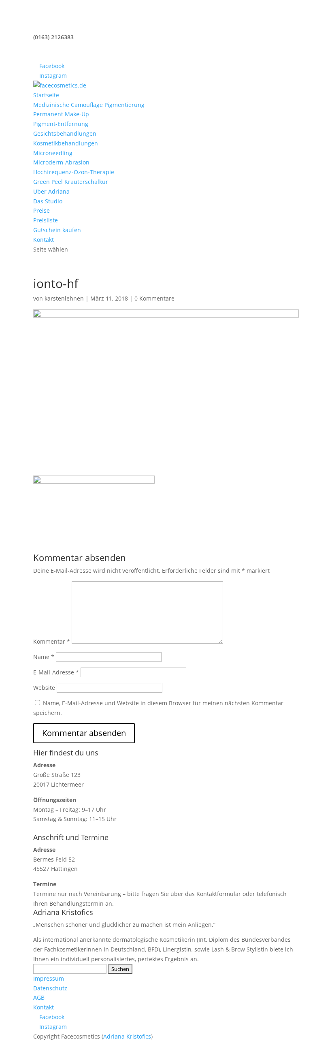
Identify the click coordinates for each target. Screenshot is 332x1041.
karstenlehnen (64, 298)
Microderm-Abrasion (61, 162)
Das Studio (47, 201)
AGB (39, 997)
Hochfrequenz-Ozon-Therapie (73, 172)
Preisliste (45, 220)
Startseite (46, 95)
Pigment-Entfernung (60, 124)
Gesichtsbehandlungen (64, 133)
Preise (41, 210)
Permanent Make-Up (61, 114)
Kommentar (51, 641)
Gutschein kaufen (57, 230)
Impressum (48, 978)
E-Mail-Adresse (56, 672)
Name (43, 657)
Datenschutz (50, 988)
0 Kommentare (154, 298)
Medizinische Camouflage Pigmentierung (89, 105)
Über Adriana (51, 191)
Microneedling (52, 153)
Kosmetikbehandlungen (65, 143)
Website (44, 687)
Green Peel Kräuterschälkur (70, 182)
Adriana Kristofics (127, 1036)
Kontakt (43, 239)
